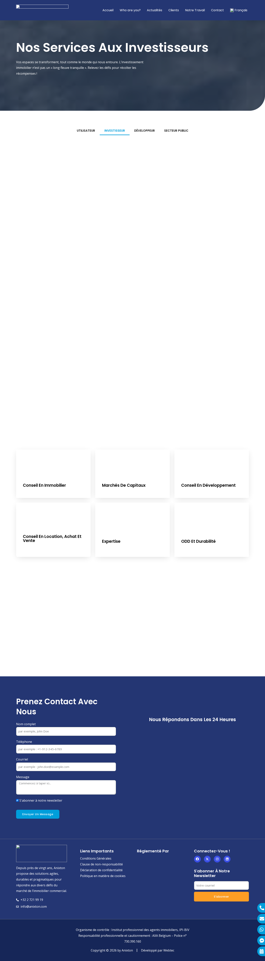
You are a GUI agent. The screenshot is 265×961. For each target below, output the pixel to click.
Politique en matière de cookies (103, 876)
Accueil (107, 10)
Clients (173, 10)
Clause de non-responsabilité (101, 864)
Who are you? (130, 10)
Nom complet (26, 724)
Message (22, 777)
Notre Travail (195, 10)
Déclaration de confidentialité (101, 870)
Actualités (154, 10)
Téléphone (24, 742)
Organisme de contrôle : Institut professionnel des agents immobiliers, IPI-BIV (132, 930)
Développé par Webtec (157, 950)
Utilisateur (86, 131)
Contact (217, 10)
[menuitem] (239, 10)
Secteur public (176, 131)
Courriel (22, 759)
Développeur (144, 131)
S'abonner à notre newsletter (40, 800)
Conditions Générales (95, 858)
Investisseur (114, 131)
